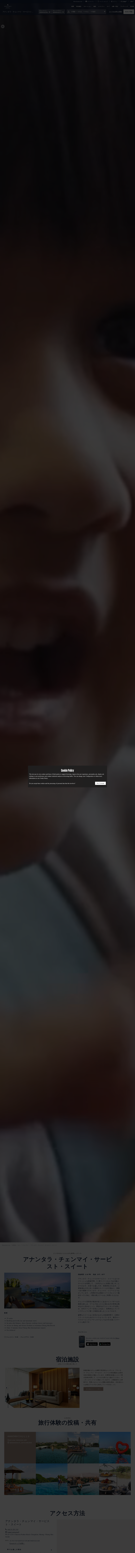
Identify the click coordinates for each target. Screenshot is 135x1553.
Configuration (89, 776)
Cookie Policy (44, 778)
